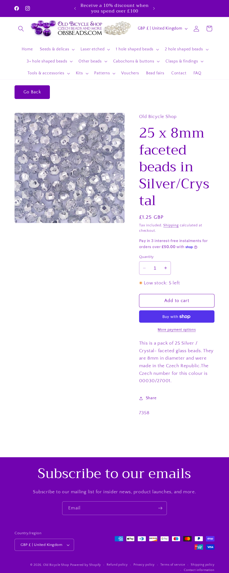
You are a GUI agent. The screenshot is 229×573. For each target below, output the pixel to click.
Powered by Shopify (85, 565)
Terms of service (172, 565)
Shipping (170, 225)
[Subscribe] (160, 508)
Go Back (32, 92)
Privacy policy (144, 565)
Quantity (146, 257)
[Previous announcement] (75, 8)
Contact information (199, 570)
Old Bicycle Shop (56, 565)
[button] (21, 28)
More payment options (177, 330)
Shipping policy (202, 565)
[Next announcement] (154, 8)
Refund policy (117, 565)
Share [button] (151, 398)
